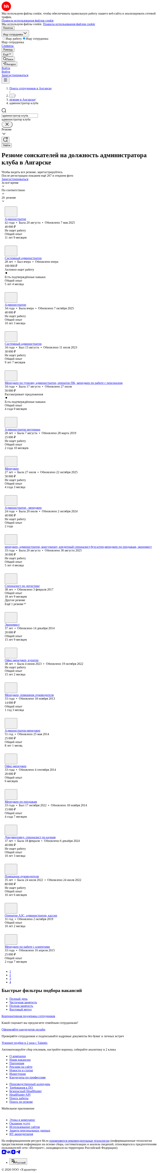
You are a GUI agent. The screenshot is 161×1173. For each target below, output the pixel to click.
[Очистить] (7, 124)
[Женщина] (11, 212)
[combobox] (20, 116)
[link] (8, 59)
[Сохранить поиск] (5, 140)
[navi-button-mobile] (5, 80)
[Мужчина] (11, 251)
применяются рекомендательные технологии (79, 1140)
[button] (6, 68)
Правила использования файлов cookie (69, 24)
